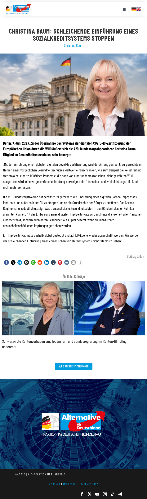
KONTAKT (54, 484)
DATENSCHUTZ (89, 484)
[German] (133, 8)
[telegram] (120, 494)
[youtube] (97, 494)
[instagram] (105, 494)
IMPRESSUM (70, 484)
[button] (6, 262)
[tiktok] (112, 494)
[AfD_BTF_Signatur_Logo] (18, 6)
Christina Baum (73, 45)
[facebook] (82, 494)
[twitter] (89, 494)
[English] (138, 8)
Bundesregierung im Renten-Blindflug (100, 340)
